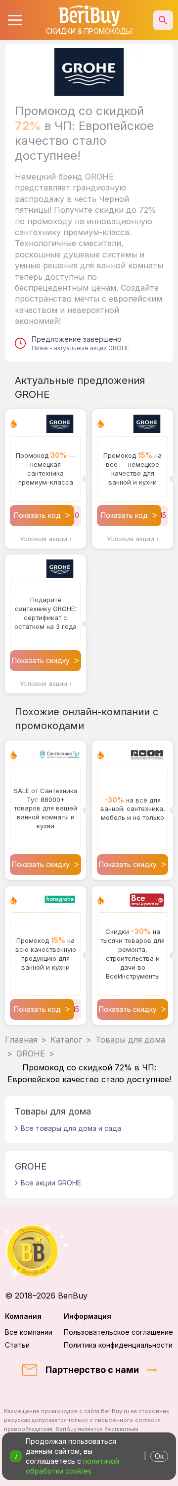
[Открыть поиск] (163, 20)
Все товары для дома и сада (71, 1128)
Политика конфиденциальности (118, 1345)
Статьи (17, 1345)
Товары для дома (130, 1040)
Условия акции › (46, 539)
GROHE (30, 1053)
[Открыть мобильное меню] (15, 20)
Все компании (28, 1332)
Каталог (66, 1040)
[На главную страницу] (89, 1251)
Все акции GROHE (51, 1182)
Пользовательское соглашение (118, 1332)
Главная (21, 1040)
